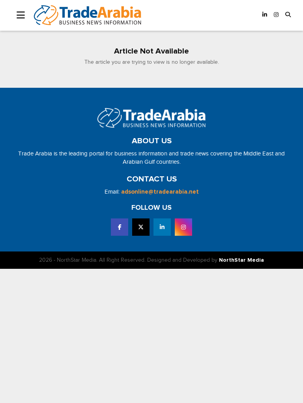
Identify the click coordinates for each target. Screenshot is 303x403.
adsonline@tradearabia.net (160, 192)
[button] (288, 15)
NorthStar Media (241, 260)
